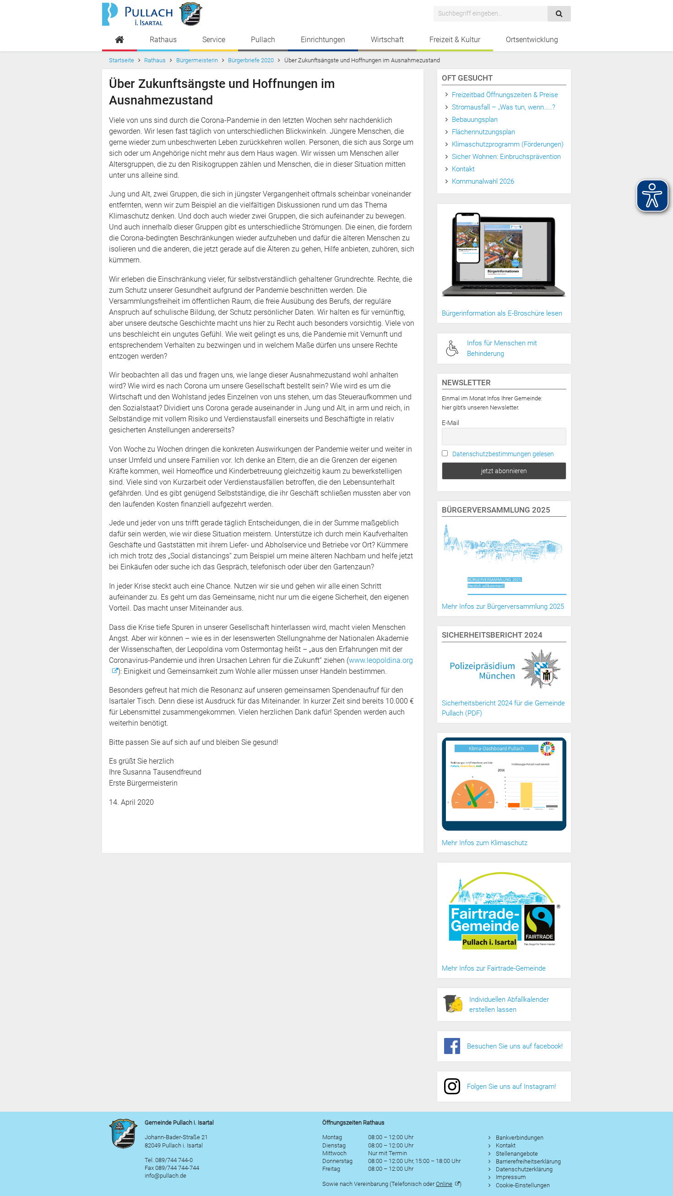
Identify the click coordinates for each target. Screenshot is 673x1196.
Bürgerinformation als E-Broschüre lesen (502, 313)
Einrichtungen (323, 39)
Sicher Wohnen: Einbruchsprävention (506, 157)
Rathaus (163, 39)
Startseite (121, 60)
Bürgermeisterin (197, 60)
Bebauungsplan (475, 119)
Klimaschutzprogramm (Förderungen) (508, 144)
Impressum (511, 1177)
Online (444, 1183)
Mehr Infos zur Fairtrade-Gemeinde (494, 968)
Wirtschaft (387, 39)
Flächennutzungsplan (483, 132)
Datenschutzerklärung (524, 1169)
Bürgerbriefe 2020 (251, 60)
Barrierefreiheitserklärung (528, 1161)
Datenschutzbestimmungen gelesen (503, 454)
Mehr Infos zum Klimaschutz (484, 843)
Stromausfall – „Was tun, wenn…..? (503, 107)
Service (213, 39)
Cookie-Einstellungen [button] (523, 1185)
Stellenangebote (517, 1153)
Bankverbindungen (519, 1137)
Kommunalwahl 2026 (483, 181)
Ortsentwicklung (532, 39)
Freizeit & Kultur (454, 39)
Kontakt (463, 169)
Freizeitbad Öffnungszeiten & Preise (505, 95)
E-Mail (450, 422)
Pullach (263, 39)
